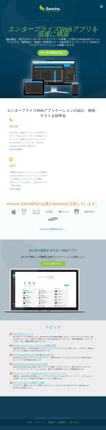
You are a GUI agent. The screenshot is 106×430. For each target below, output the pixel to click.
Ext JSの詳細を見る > (53, 52)
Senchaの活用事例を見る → (53, 229)
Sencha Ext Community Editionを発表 (30, 364)
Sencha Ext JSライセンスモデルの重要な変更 (34, 346)
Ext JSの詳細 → (17, 149)
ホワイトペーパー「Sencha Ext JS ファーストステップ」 (40, 373)
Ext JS (10, 39)
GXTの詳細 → (16, 189)
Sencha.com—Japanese (51, 8)
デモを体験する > (53, 263)
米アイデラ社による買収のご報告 (28, 383)
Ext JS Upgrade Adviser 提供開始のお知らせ (33, 355)
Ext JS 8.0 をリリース (23, 334)
